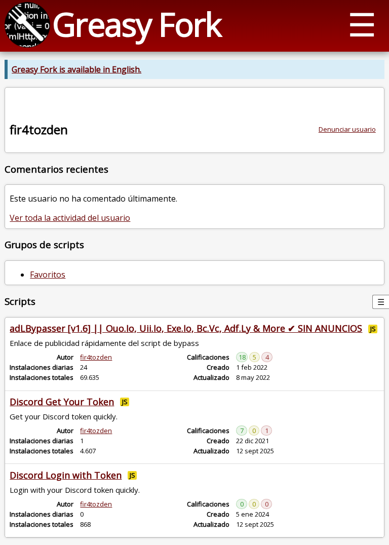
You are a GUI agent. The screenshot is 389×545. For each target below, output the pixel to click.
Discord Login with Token (66, 475)
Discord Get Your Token (62, 402)
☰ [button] (361, 24)
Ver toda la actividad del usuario (70, 217)
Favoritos (47, 274)
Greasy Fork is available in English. (76, 69)
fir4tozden (96, 357)
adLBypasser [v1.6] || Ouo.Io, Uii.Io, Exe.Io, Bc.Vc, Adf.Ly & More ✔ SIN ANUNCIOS (186, 328)
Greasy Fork (136, 24)
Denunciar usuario (347, 129)
